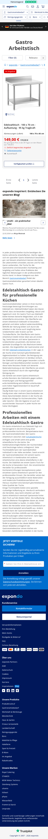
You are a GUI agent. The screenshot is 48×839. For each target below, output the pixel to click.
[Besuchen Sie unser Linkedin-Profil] (12, 691)
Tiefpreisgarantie (14, 150)
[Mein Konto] (37, 6)
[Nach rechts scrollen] (47, 27)
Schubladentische (33, 437)
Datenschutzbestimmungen (16, 581)
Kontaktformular (24, 608)
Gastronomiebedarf (18, 278)
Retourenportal (24, 616)
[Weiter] (28, 180)
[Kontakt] (32, 7)
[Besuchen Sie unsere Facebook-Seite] (8, 691)
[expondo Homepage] (5, 65)
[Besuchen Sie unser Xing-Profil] (17, 691)
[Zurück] (19, 180)
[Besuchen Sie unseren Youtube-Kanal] (3, 691)
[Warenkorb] (42, 6)
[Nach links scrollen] (3, 27)
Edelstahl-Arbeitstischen (20, 350)
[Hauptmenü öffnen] (4, 6)
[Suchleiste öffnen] (27, 6)
